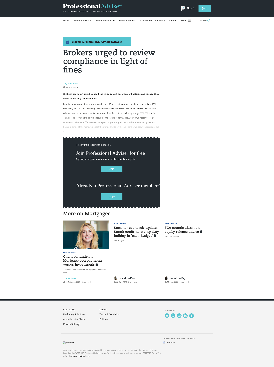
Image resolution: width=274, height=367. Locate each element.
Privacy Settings (71, 324)
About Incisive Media (74, 319)
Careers (103, 309)
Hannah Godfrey (127, 278)
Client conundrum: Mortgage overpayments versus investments (83, 260)
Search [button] (203, 21)
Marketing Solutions (74, 314)
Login (112, 196)
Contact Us (69, 309)
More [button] (184, 21)
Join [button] (204, 8)
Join (111, 169)
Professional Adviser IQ (152, 21)
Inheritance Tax (127, 21)
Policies (103, 319)
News (66, 21)
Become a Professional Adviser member (97, 42)
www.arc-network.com (80, 356)
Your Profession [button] (104, 21)
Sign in (191, 8)
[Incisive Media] (68, 342)
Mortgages (69, 252)
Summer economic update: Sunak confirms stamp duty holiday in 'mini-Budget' (136, 231)
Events (172, 21)
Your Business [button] (81, 21)
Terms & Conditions (110, 314)
